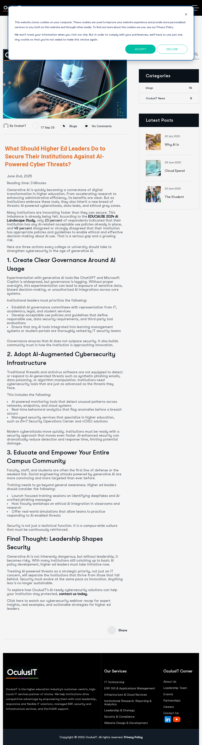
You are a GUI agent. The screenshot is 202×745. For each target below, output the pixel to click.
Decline (172, 49)
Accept (140, 49)
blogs (73, 126)
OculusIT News (169, 98)
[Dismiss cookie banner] (186, 14)
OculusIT (20, 125)
